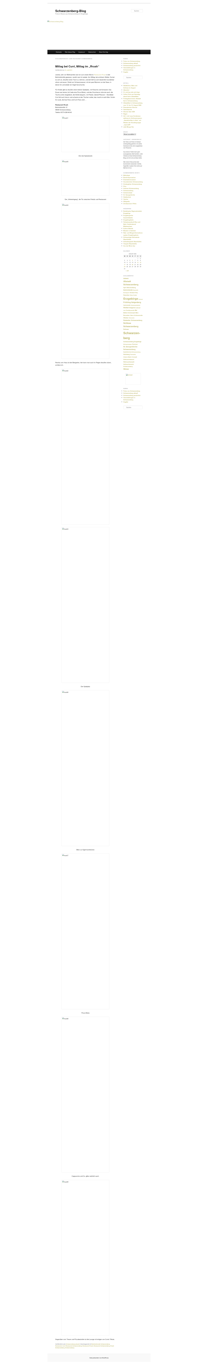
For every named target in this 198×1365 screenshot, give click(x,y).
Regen (125, 114)
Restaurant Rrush (100, 75)
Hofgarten (132, 308)
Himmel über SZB (129, 112)
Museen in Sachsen (129, 231)
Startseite (59, 52)
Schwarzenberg (69, 1348)
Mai (136, 310)
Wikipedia (126, 201)
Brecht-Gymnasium (129, 177)
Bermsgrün (126, 292)
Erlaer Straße (133, 295)
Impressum (81, 52)
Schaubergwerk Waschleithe (132, 241)
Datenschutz (92, 52)
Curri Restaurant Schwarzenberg (72, 1346)
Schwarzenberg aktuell (72, 1344)
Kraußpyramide (130, 310)
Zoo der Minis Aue (129, 246)
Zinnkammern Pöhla (129, 204)
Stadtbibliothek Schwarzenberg (131, 352)
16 (140, 262)
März (137, 313)
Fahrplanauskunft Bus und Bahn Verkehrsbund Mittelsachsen (131, 224)
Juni (124, 310)
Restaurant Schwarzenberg (102, 1346)
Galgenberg (136, 302)
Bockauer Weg (134, 292)
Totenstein (133, 354)
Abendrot (126, 90)
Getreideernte (127, 109)
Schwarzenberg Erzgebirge (132, 342)
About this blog (103, 52)
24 (124, 266)
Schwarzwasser (127, 344)
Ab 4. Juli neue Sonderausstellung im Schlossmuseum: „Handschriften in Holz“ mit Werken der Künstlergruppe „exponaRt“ (132, 120)
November (126, 315)
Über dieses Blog (70, 52)
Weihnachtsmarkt (128, 362)
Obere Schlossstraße (136, 315)
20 (132, 264)
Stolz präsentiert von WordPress (99, 1358)
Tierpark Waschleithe (130, 244)
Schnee (126, 329)
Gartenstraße (126, 305)
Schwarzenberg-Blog (70, 11)
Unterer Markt (127, 357)
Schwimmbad (127, 193)
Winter (126, 369)
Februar (140, 299)
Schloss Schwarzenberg (131, 188)
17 (124, 264)
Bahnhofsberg (131, 287)
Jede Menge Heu (128, 127)
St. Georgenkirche (129, 195)
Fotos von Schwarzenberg (131, 61)
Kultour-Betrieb (128, 228)
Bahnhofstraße (128, 290)
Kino (124, 186)
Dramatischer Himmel (130, 107)
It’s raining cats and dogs (131, 92)
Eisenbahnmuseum (129, 180)
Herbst (126, 307)
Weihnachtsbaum (128, 359)
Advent (125, 278)
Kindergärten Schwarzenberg (132, 184)
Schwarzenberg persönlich (131, 65)
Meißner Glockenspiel (129, 313)
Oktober (125, 318)
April (124, 287)
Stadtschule (127, 197)
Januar (138, 308)
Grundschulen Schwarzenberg (133, 182)
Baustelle (135, 290)
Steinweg (126, 354)
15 (137, 262)
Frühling (127, 302)
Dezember (126, 295)
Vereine (125, 199)
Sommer (135, 344)
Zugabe (125, 72)
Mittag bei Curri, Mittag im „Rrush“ (77, 66)
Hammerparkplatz (135, 305)
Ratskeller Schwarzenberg (132, 320)
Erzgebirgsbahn (128, 220)
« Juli (127, 271)
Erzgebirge (130, 298)
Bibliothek (126, 175)
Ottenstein (131, 318)
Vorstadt (134, 357)
